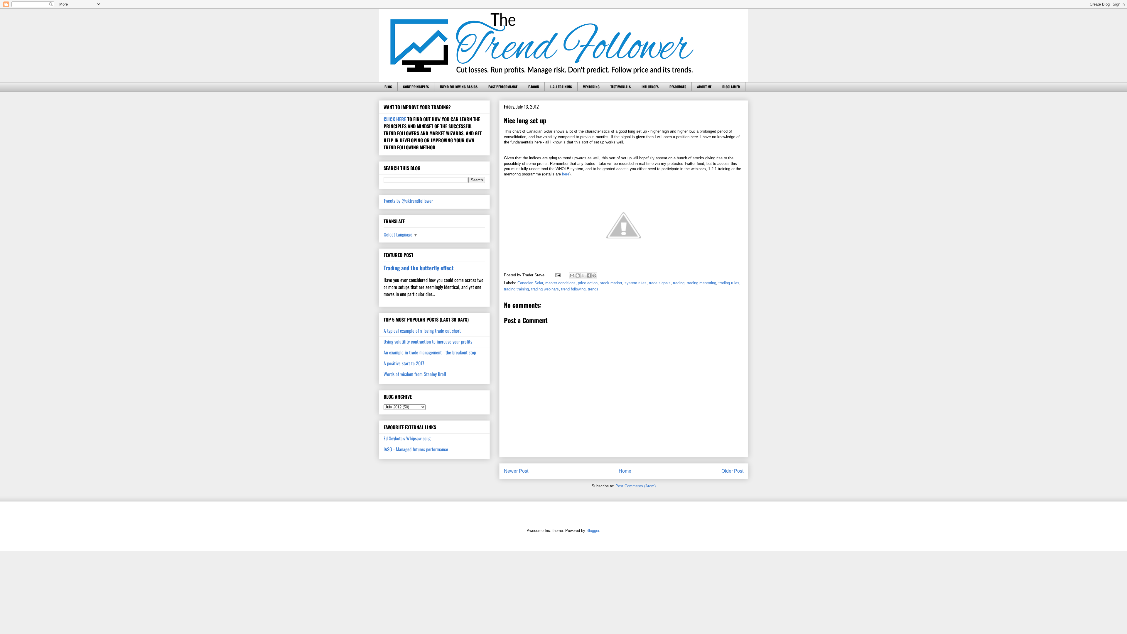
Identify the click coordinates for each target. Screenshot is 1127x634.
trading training (516, 289)
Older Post (732, 471)
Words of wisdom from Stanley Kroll (415, 374)
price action (588, 283)
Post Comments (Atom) (635, 486)
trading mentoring (701, 283)
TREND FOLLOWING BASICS (459, 86)
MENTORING (591, 86)
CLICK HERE (395, 119)
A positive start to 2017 (404, 363)
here (565, 174)
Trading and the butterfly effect (419, 268)
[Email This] (572, 275)
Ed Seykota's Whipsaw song (407, 438)
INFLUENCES (650, 86)
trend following (573, 289)
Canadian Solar (530, 283)
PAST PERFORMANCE (502, 86)
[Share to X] (583, 275)
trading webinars (545, 289)
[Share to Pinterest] (594, 275)
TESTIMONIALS (620, 86)
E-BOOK (533, 86)
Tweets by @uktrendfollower (408, 200)
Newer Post (516, 471)
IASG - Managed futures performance (416, 449)
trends (593, 289)
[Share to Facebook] (589, 275)
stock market (611, 283)
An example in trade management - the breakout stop (430, 352)
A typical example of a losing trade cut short (422, 330)
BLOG (388, 86)
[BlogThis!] (578, 275)
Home (625, 471)
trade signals (660, 283)
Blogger (592, 530)
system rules (636, 283)
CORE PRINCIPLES (416, 86)
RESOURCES (677, 86)
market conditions (560, 283)
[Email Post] (557, 275)
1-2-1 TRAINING (561, 86)
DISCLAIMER (731, 86)
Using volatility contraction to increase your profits (428, 341)
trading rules (728, 283)
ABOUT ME (704, 86)
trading (678, 283)
